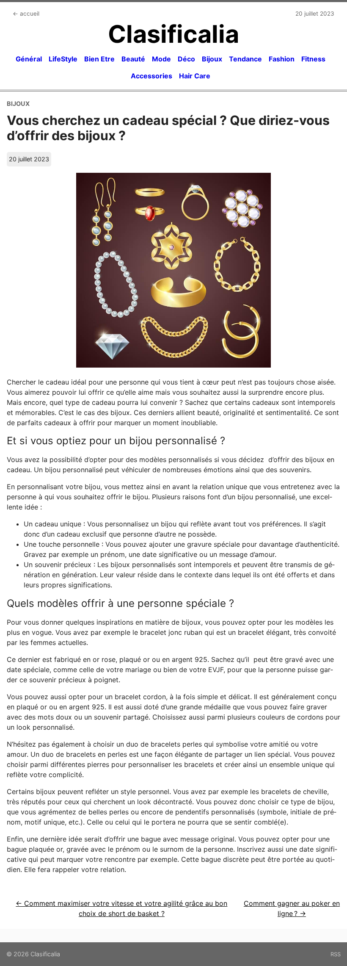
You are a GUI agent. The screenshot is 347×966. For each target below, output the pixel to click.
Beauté (133, 59)
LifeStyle (63, 59)
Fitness (313, 59)
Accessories (151, 76)
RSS (335, 954)
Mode (161, 59)
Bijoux (212, 59)
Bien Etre (99, 59)
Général (29, 59)
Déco (186, 59)
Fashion (282, 59)
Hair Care (194, 76)
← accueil (26, 13)
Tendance (245, 59)
